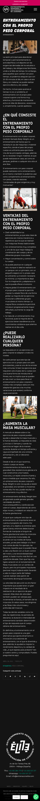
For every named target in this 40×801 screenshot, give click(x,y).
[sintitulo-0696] (20, 46)
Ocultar (24, 797)
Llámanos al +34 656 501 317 (20, 4)
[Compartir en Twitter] (10, 676)
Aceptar (16, 797)
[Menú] (34, 9)
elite (20, 661)
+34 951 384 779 (15, 771)
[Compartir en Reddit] (29, 676)
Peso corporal (18, 666)
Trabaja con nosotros (20, 1)
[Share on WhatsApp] (15, 676)
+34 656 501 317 (29, 771)
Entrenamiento (8, 35)
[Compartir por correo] (34, 676)
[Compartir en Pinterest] (20, 676)
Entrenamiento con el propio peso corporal (19, 25)
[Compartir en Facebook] (5, 676)
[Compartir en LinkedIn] (25, 676)
